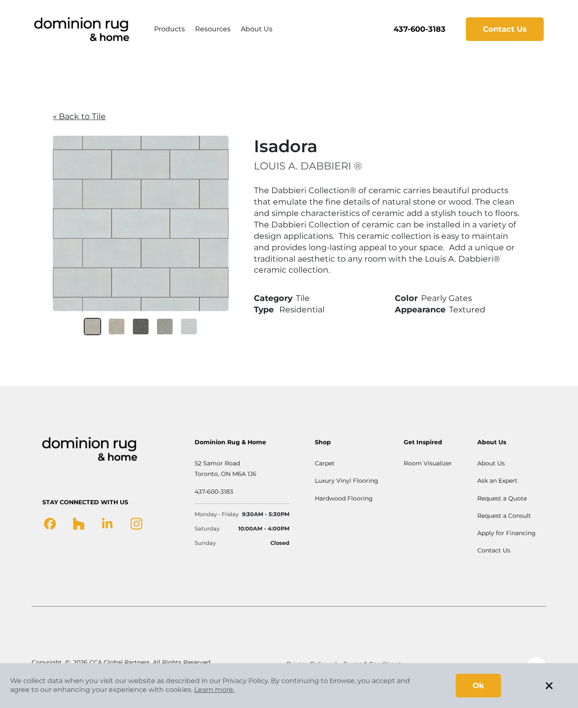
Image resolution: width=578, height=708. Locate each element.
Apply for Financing (506, 533)
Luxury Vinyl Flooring (346, 480)
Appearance (420, 309)
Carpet (325, 463)
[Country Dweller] (116, 326)
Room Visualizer (428, 463)
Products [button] (169, 29)
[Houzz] (78, 523)
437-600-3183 (420, 29)
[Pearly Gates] (189, 326)
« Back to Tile (79, 116)
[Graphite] (140, 326)
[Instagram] (136, 523)
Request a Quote (502, 498)
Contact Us (505, 29)
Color (406, 298)
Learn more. (214, 690)
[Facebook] (50, 523)
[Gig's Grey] (164, 326)
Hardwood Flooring (344, 498)
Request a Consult (504, 515)
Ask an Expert (497, 480)
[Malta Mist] (92, 326)
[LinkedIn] (107, 523)
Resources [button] (213, 29)
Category (273, 298)
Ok (478, 685)
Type (264, 309)
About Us (491, 463)
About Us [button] (256, 29)
